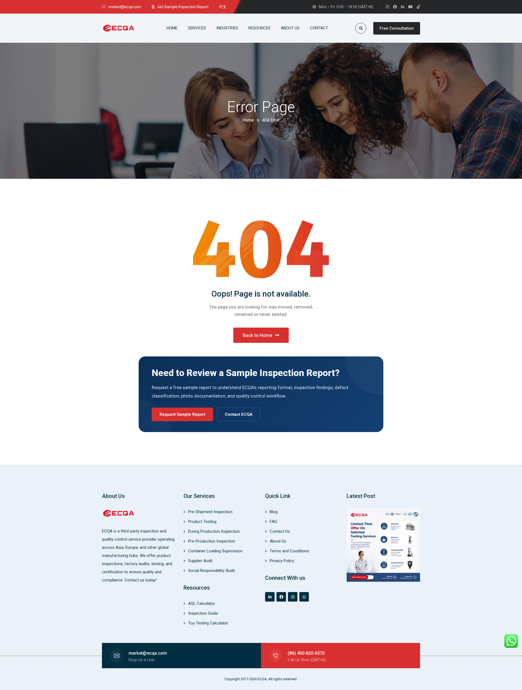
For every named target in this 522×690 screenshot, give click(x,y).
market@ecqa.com (148, 653)
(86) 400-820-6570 (306, 653)
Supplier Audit (200, 560)
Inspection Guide (203, 613)
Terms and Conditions (289, 551)
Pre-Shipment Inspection (210, 511)
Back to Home (257, 335)
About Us (278, 541)
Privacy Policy (282, 560)
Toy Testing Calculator (208, 623)
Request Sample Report (182, 414)
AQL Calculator (201, 603)
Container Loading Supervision (215, 551)
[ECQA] (119, 28)
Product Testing (202, 521)
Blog (274, 511)
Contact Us (280, 531)
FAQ (273, 521)
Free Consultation (397, 28)
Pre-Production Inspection (211, 541)
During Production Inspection (214, 531)
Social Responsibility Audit (211, 570)
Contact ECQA (239, 414)
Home (248, 120)
